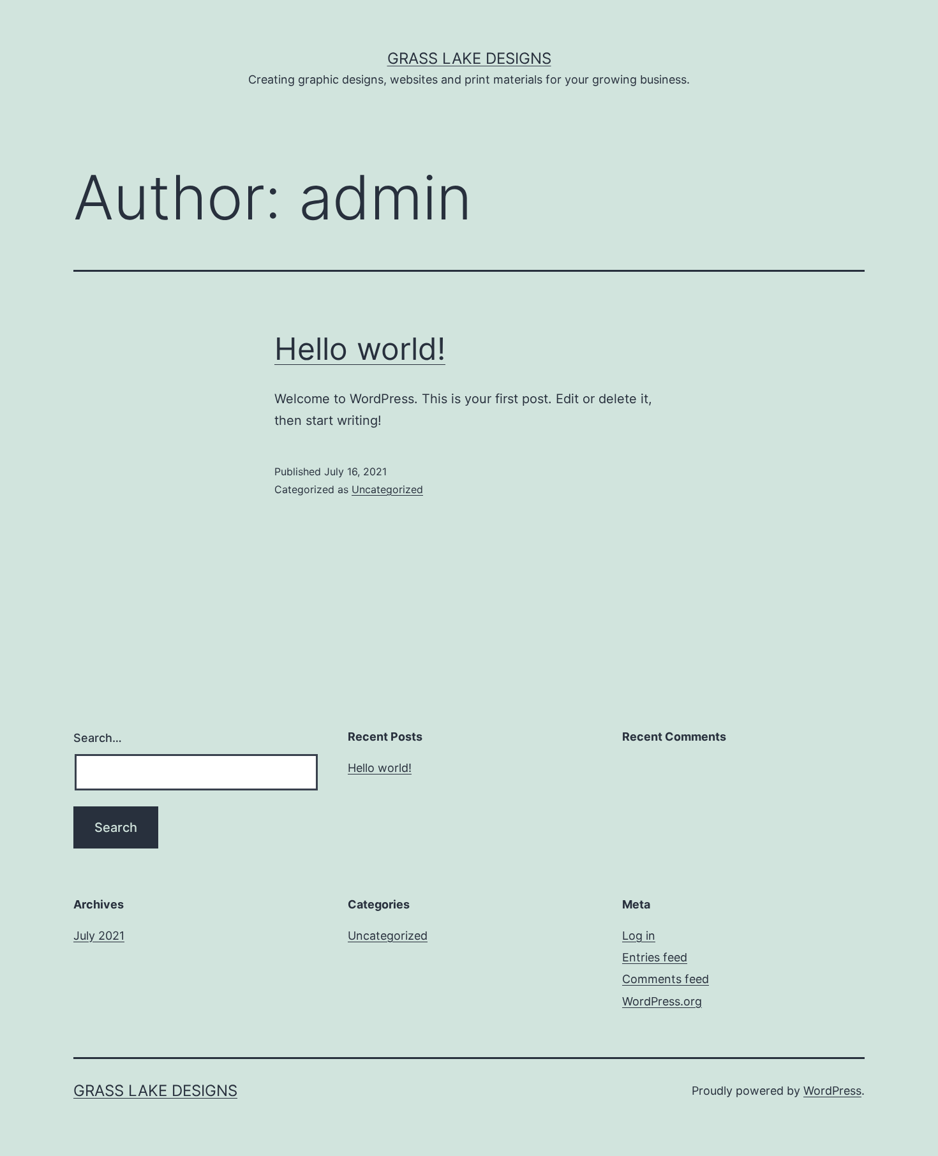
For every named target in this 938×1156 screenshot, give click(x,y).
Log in (638, 935)
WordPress (832, 1090)
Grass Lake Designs (469, 58)
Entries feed (654, 957)
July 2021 (98, 935)
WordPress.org (662, 1001)
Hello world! (359, 348)
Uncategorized (387, 489)
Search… (97, 738)
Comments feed (665, 979)
